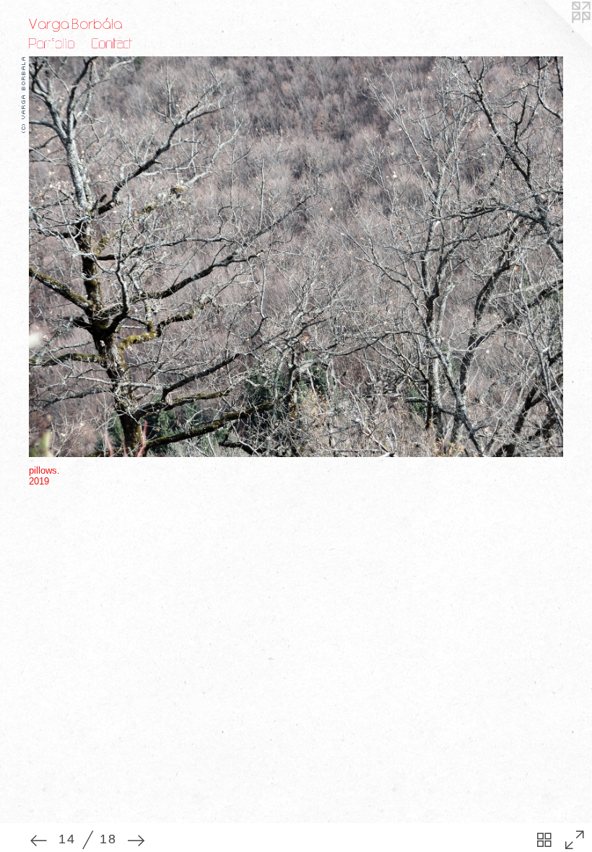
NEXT (95, 468)
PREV (68, 468)
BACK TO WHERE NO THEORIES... (122, 476)
